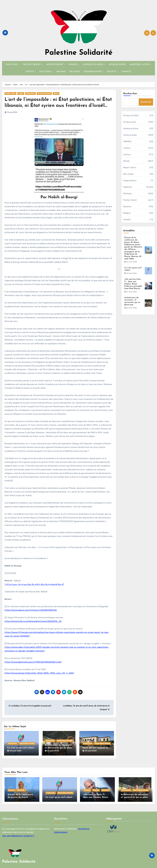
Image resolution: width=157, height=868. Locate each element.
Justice (126, 148)
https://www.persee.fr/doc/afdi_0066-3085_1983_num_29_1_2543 (39, 673)
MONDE (73, 65)
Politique (127, 193)
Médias (87, 790)
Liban (20, 93)
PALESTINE (12, 65)
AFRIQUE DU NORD (93, 65)
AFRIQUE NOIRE (117, 65)
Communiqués (130, 135)
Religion (127, 213)
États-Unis (10, 93)
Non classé (128, 174)
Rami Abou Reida (27, 743)
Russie (11, 790)
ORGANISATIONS (93, 72)
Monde (126, 161)
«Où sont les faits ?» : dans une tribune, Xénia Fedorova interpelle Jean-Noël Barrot (133, 284)
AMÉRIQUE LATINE (140, 65)
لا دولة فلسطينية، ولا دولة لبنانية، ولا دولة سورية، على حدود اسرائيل (34, 584)
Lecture (127, 154)
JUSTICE (30, 72)
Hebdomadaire (60, 832)
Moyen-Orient (129, 167)
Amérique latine (130, 128)
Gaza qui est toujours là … (96, 748)
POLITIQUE (45, 72)
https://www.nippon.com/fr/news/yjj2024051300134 (31, 610)
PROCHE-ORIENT (32, 65)
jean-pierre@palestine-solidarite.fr (18, 836)
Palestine (30, 93)
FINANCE (126, 72)
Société (126, 219)
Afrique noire (129, 122)
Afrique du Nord (131, 115)
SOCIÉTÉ (112, 72)
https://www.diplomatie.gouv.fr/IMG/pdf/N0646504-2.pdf (33, 662)
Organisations (130, 180)
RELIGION (74, 72)
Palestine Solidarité (78, 53)
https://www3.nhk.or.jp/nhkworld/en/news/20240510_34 (33, 621)
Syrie (56, 93)
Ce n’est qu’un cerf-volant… (21, 748)
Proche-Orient (44, 93)
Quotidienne (83, 829)
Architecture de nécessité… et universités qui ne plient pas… (59, 748)
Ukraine (20, 790)
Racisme (127, 206)
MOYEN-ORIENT (55, 65)
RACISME (61, 72)
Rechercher (130, 93)
